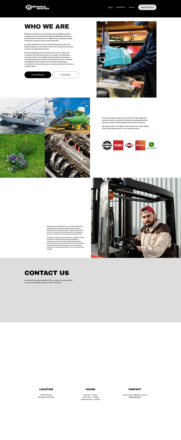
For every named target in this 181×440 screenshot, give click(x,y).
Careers (132, 7)
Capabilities (120, 7)
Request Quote (147, 7)
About (110, 7)
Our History (65, 75)
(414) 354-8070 (135, 397)
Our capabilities (37, 75)
